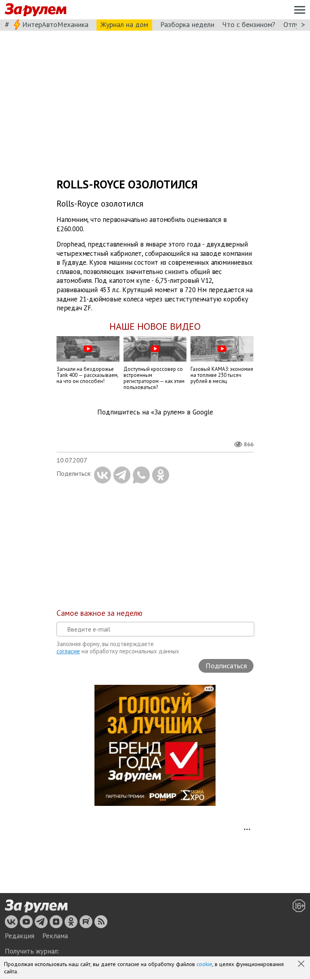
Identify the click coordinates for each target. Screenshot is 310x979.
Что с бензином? (248, 24)
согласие (68, 651)
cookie (204, 964)
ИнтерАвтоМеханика (55, 24)
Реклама (55, 935)
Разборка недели (187, 24)
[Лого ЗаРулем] (35, 10)
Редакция (19, 935)
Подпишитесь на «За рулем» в (155, 412)
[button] (302, 964)
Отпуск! (295, 24)
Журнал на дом (124, 24)
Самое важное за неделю (99, 613)
